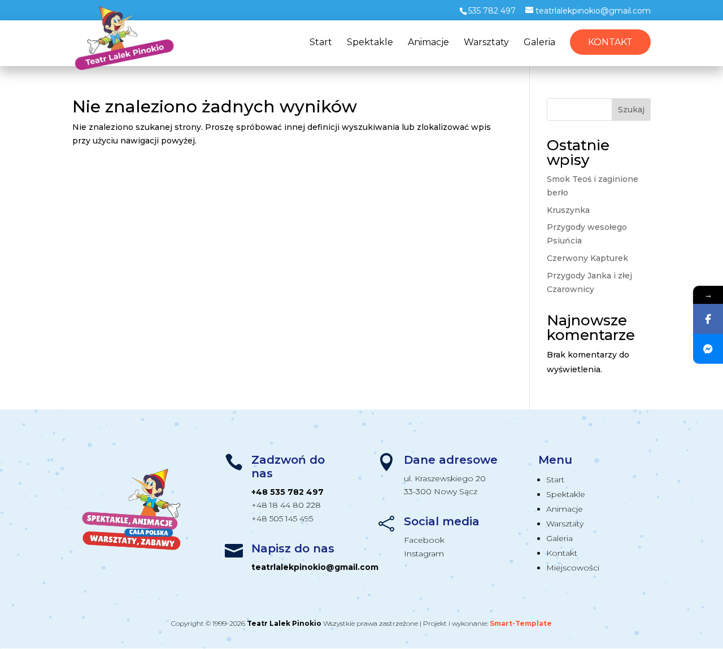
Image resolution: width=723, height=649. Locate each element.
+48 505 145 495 (282, 518)
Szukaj (631, 109)
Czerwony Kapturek (587, 258)
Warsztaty (486, 42)
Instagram (424, 553)
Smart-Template (521, 623)
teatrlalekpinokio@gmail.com (314, 567)
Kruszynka (568, 210)
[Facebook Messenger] (708, 349)
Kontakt (610, 42)
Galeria (539, 42)
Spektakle (370, 42)
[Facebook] (708, 319)
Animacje (428, 42)
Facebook (424, 540)
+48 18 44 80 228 (286, 505)
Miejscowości (572, 568)
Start (321, 42)
